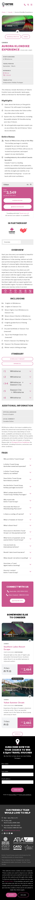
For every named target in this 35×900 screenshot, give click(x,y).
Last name (5, 771)
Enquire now (18, 600)
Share (26, 36)
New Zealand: (19, 595)
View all (17, 734)
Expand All (17, 363)
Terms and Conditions (25, 794)
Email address (6, 779)
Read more (23, 213)
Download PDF (17, 200)
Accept (11, 895)
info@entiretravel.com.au (12, 830)
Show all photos (13, 36)
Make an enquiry (18, 206)
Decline (23, 895)
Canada (10, 12)
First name (5, 763)
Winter (7, 73)
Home (4, 12)
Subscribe (17, 790)
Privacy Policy (9, 881)
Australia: (19, 591)
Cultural (8, 75)
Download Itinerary (17, 359)
